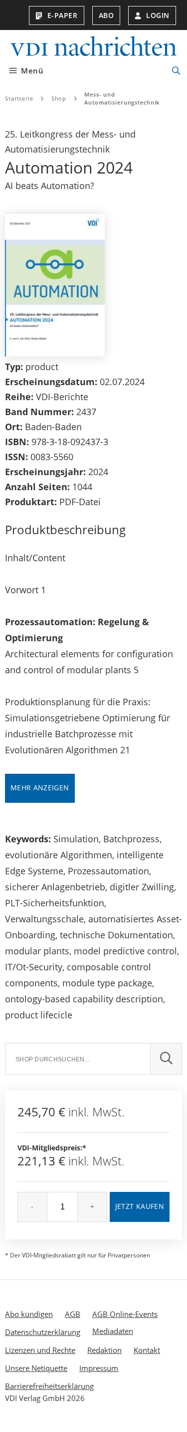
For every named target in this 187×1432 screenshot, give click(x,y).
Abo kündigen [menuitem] (29, 1314)
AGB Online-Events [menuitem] (125, 1314)
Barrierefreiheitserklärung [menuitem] (49, 1386)
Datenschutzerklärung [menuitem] (42, 1332)
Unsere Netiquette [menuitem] (36, 1368)
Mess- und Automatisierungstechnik (122, 98)
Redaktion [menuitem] (104, 1350)
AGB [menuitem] (72, 1314)
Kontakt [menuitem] (147, 1350)
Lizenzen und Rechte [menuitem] (40, 1350)
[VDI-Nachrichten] (93, 47)
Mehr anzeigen (39, 787)
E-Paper (62, 15)
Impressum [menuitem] (98, 1368)
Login (158, 15)
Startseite (19, 98)
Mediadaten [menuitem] (112, 1331)
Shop (59, 98)
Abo (106, 15)
